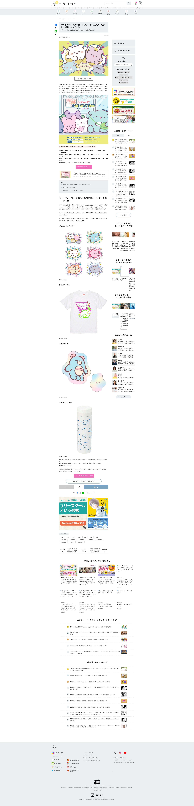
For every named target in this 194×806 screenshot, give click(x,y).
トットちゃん (124, 75)
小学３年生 (81, 539)
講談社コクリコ (115, 316)
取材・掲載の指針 (131, 762)
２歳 (73, 537)
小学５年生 (99, 539)
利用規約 (123, 757)
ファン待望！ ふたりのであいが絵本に (73, 190)
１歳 (68, 537)
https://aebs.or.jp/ (97, 790)
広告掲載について (118, 760)
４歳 (85, 537)
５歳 (91, 537)
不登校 (127, 72)
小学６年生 (63, 542)
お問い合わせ (117, 757)
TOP (60, 19)
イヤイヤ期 (129, 77)
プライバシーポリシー (128, 760)
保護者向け (138, 8)
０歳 (62, 537)
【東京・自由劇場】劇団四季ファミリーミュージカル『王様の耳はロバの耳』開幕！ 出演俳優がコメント (95, 550)
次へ (96, 487)
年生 (96, 8)
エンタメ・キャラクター (72, 19)
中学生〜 (72, 542)
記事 (64, 19)
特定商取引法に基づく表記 (120, 762)
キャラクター (64, 533)
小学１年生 (63, 539)
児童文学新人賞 (124, 82)
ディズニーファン (87, 755)
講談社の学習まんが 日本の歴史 (90, 758)
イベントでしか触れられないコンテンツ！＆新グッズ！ (77, 184)
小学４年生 (90, 539)
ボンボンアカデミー (88, 752)
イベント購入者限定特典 (69, 187)
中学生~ (132, 8)
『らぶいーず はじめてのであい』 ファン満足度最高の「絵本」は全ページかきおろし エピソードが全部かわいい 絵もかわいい (72, 550)
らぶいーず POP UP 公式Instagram (84, 475)
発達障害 (121, 72)
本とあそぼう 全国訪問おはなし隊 (91, 760)
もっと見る (123, 215)
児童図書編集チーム (65, 37)
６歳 (97, 537)
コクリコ (123, 328)
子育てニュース (120, 77)
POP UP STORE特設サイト (84, 167)
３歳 (79, 537)
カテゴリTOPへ (83, 550)
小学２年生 (72, 539)
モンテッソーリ (124, 80)
